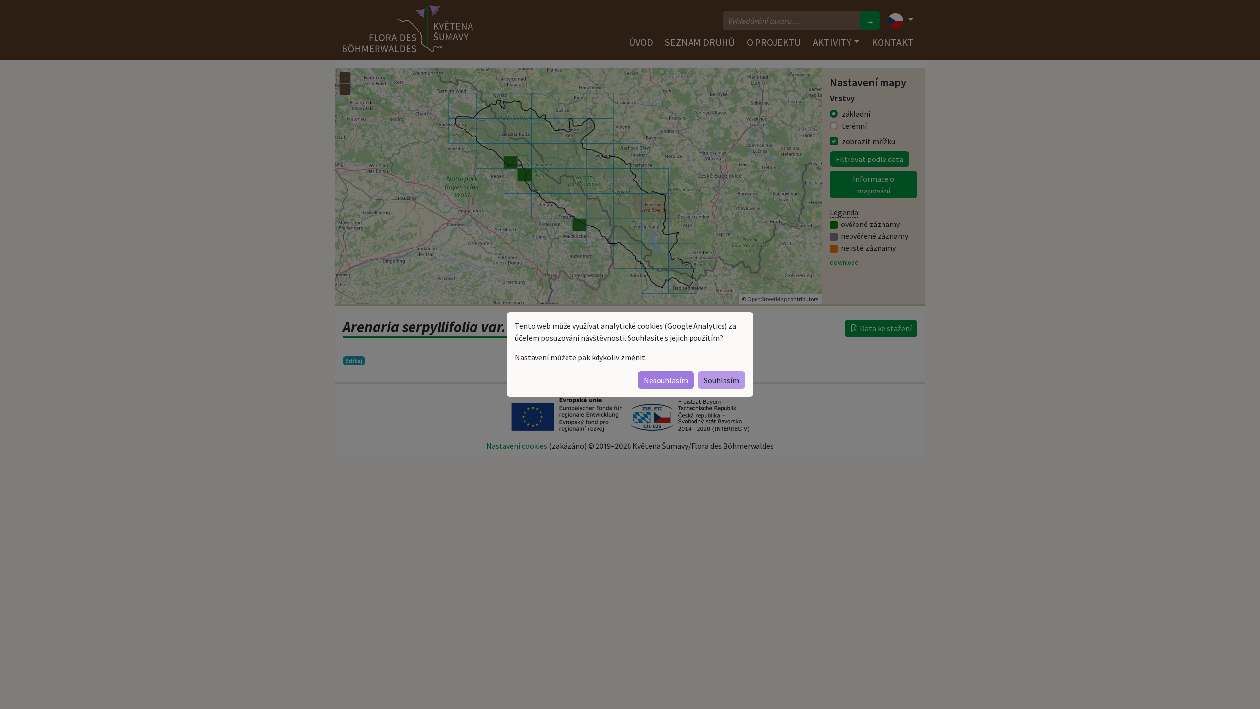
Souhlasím (721, 380)
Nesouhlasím (666, 380)
